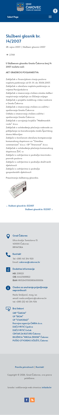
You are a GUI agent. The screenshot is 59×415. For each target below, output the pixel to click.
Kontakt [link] (40, 366)
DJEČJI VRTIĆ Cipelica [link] (23, 326)
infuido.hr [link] (46, 387)
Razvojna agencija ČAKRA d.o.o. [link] (27, 323)
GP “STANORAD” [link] (21, 319)
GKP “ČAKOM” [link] (19, 313)
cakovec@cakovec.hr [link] (29, 261)
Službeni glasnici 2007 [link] (34, 46)
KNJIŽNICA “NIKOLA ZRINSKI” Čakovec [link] (30, 337)
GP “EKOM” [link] (18, 316)
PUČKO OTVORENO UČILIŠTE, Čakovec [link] (30, 340)
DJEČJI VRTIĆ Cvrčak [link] (22, 330)
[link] (55, 11)
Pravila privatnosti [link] (24, 366)
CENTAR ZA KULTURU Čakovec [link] (27, 333)
